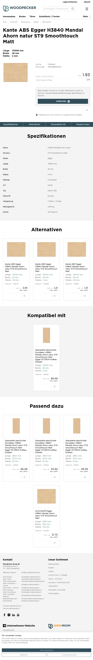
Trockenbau (53, 593)
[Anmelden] (86, 8)
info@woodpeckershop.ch (30, 572)
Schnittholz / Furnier (49, 16)
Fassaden (10, 594)
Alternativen (34, 124)
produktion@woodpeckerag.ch (32, 598)
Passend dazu (83, 124)
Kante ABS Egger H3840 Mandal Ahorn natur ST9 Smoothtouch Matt (16, 267)
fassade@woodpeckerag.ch (31, 595)
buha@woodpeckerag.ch (30, 601)
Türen (32, 16)
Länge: (8, 275)
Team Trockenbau (9, 592)
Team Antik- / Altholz (10, 588)
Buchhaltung (7, 601)
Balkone (6, 596)
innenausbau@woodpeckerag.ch (33, 581)
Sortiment (13, 22)
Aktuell (87, 2)
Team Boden (7, 577)
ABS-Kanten (46, 22)
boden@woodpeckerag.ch (30, 577)
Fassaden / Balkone (56, 590)
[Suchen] (72, 8)
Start (5, 22)
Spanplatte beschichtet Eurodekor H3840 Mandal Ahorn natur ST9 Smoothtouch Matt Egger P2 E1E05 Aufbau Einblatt (46, 356)
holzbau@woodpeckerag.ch (31, 590)
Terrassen (53, 586)
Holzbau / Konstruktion (59, 582)
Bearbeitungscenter (10, 598)
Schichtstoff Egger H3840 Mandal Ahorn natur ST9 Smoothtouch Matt (46, 514)
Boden (22, 16)
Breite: (8, 277)
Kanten (36, 22)
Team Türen (7, 579)
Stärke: (8, 280)
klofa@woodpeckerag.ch (30, 584)
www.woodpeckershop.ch (12, 606)
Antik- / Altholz (55, 579)
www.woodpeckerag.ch (11, 608)
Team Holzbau (8, 590)
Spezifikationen (10, 124)
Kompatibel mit (58, 124)
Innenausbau (9, 16)
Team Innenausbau (9, 581)
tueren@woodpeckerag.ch (30, 579)
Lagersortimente (70, 2)
